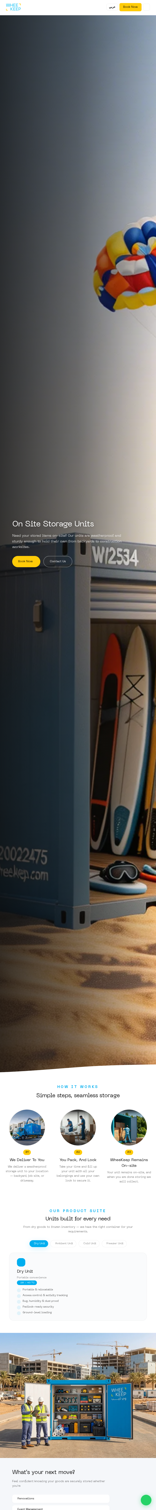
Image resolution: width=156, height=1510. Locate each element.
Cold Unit (89, 1243)
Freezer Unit (115, 1243)
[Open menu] (146, 7)
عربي (112, 7)
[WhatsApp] (146, 1500)
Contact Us (58, 561)
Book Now (130, 7)
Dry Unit (39, 1243)
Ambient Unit (64, 1243)
